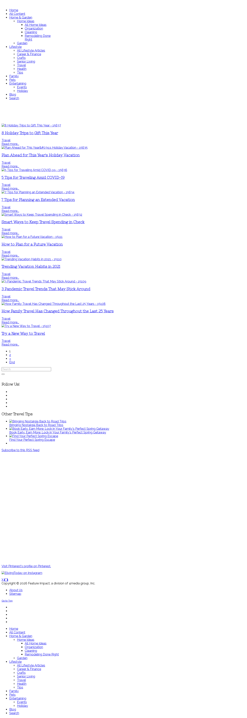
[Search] (3, 374)
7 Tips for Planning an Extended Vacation (38, 200)
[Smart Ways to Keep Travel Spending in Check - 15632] (42, 214)
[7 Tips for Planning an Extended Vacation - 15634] (38, 192)
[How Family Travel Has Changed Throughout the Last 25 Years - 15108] (54, 304)
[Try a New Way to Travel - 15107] (26, 326)
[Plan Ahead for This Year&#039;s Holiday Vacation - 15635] (45, 147)
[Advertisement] (114, 111)
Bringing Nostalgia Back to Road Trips (36, 425)
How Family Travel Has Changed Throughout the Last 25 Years (58, 311)
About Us (16, 590)
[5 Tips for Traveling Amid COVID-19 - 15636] (34, 170)
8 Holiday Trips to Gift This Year (30, 133)
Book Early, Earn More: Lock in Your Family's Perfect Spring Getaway (57, 432)
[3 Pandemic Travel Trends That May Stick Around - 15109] (44, 281)
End (12, 362)
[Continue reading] (37, 421)
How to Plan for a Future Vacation (32, 244)
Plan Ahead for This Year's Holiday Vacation (41, 155)
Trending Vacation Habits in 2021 (31, 266)
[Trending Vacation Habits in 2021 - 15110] (32, 259)
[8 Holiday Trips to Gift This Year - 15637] (31, 125)
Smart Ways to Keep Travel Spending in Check (43, 222)
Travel (6, 140)
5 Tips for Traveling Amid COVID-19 (33, 177)
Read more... (10, 144)
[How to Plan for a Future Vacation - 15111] (32, 237)
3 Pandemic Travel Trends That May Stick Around (46, 289)
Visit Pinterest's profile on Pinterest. (26, 566)
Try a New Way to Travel (23, 333)
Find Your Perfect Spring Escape (32, 440)
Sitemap (15, 594)
